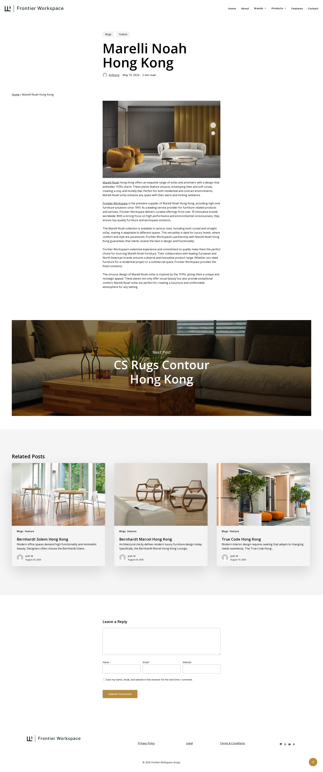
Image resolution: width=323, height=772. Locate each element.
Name (107, 662)
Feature (123, 34)
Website (187, 662)
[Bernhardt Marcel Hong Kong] (161, 514)
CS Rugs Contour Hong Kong (161, 368)
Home (15, 94)
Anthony (114, 75)
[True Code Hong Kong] (263, 514)
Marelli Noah (111, 182)
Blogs (108, 34)
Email (147, 662)
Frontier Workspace (115, 203)
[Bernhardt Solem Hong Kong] (58, 514)
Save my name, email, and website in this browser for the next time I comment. (149, 679)
